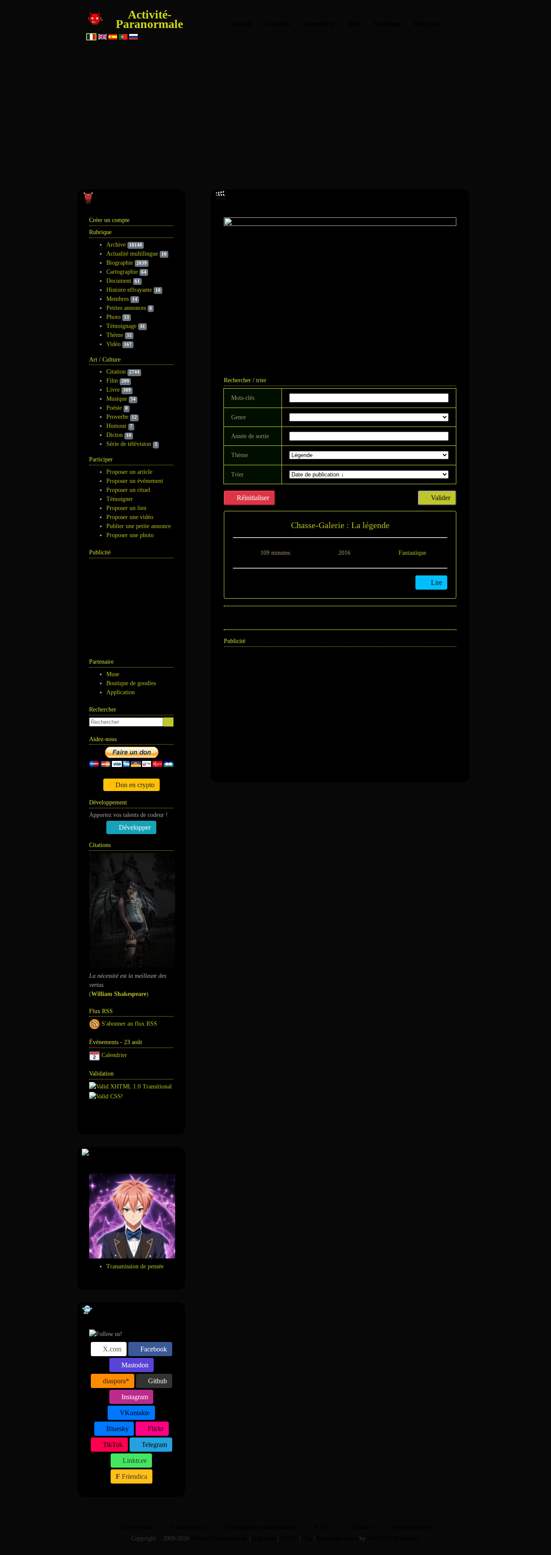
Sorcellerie (319, 24)
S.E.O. (289, 1538)
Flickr (155, 1428)
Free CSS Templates (393, 1538)
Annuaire (121, 1116)
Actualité (278, 24)
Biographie (119, 263)
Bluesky (117, 1428)
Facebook (153, 1349)
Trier (237, 474)
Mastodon (134, 1365)
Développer (134, 827)
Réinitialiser (252, 497)
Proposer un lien (126, 508)
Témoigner (119, 499)
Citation (116, 371)
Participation (188, 1527)
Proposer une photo (130, 535)
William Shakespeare (118, 994)
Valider (439, 497)
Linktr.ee (134, 1460)
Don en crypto (134, 784)
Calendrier (114, 1055)
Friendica (133, 1476)
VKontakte (134, 1412)
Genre (238, 417)
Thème (114, 335)
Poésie (114, 408)
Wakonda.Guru (337, 1538)
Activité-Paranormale (149, 19)
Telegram (153, 1444)
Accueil (241, 24)
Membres (117, 299)
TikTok (112, 1444)
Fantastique (412, 553)
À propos (264, 1538)
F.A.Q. (323, 1527)
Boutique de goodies (131, 683)
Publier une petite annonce (138, 526)
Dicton (114, 435)
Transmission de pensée (135, 1266)
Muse (112, 674)
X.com (111, 1349)
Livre (113, 389)
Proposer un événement (134, 481)
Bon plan (426, 24)
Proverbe (117, 417)
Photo (113, 317)
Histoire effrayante (129, 290)
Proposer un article (129, 472)
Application (120, 692)
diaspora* (115, 1381)
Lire (435, 582)
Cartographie (122, 272)
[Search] (168, 721)
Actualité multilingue (132, 253)
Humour (116, 426)
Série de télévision (128, 444)
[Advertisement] (275, 112)
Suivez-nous (136, 1527)
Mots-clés (242, 398)
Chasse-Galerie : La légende (340, 525)
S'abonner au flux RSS (129, 1023)
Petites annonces (126, 308)
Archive (116, 244)
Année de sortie (250, 436)
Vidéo (113, 344)
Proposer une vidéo (129, 517)
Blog (354, 24)
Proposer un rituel (128, 490)
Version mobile (411, 1527)
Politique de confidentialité (260, 1527)
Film (112, 380)
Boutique (387, 24)
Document (118, 281)
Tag (307, 1538)
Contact (362, 1527)
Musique (116, 399)
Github (156, 1381)
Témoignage (121, 326)
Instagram (134, 1396)
